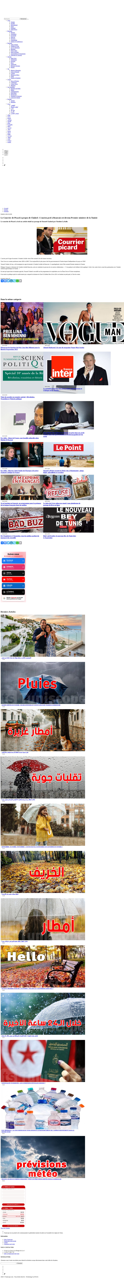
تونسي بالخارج (15, 113)
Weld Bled (13, 93)
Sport (12, 26)
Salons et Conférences (17, 41)
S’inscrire (19, 1263)
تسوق (9, 132)
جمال (8, 129)
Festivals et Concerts (16, 55)
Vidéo (6, 152)
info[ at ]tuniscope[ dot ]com (11, 1253)
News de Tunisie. (5, 1228)
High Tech (13, 58)
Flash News (14, 29)
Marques (13, 85)
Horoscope (14, 94)
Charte (6, 1242)
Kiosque (13, 61)
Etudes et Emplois (15, 78)
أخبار (8, 139)
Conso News (14, 84)
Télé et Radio (14, 44)
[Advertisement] (62, 179)
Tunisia (13, 100)
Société (13, 23)
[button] (8, 20)
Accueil (6, 208)
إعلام (8, 126)
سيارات (9, 135)
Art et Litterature (15, 47)
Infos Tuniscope (8, 1239)
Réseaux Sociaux (15, 66)
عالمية (9, 142)
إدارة (12, 108)
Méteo (12, 90)
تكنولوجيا (9, 124)
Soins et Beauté (15, 72)
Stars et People (15, 52)
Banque (13, 32)
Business (13, 102)
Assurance (13, 34)
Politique (13, 28)
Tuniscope (13, 64)
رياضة (9, 116)
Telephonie (14, 60)
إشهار (9, 137)
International (14, 25)
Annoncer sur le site (9, 1244)
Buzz (12, 63)
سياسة (9, 140)
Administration (15, 91)
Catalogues (14, 82)
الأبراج (12, 112)
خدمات (9, 127)
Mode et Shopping (16, 70)
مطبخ (9, 134)
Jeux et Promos (15, 81)
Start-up (13, 37)
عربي (6, 154)
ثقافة (8, 115)
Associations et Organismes (18, 53)
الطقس (13, 105)
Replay (13, 67)
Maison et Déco (15, 75)
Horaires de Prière (15, 88)
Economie (13, 35)
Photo (6, 151)
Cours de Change (15, 97)
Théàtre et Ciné (15, 46)
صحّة (8, 123)
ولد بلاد (13, 110)
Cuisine (13, 73)
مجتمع (9, 118)
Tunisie (13, 22)
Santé (12, 76)
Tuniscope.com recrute (10, 1241)
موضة (9, 131)
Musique (13, 49)
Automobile (14, 40)
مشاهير (9, 119)
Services (13, 38)
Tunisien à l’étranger (16, 96)
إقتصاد (9, 121)
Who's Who (14, 50)
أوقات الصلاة (14, 107)
